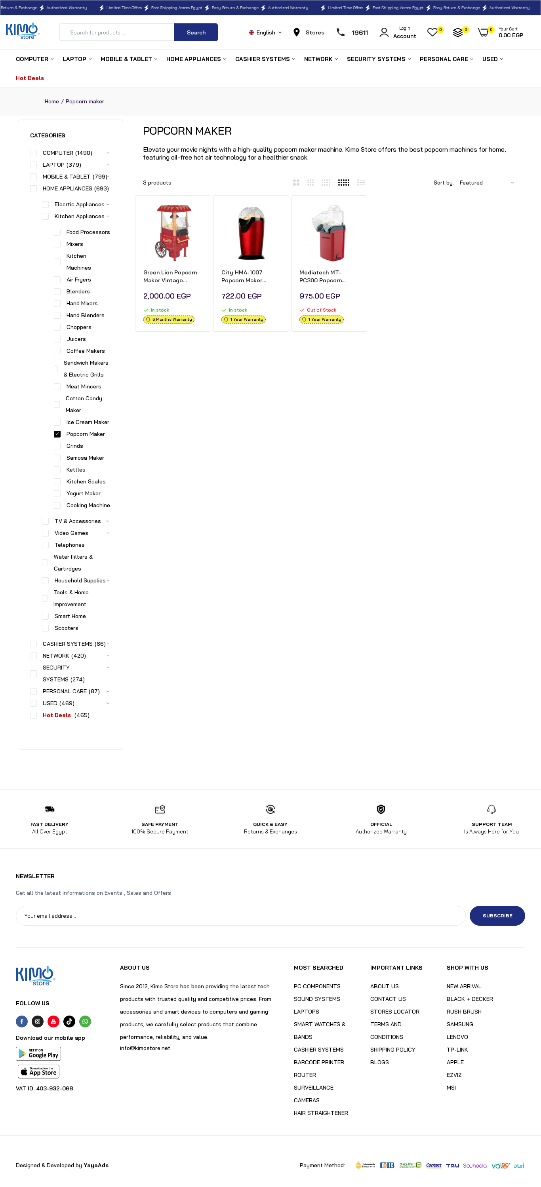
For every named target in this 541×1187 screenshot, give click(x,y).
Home (52, 101)
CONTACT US (388, 998)
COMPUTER (33, 59)
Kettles (76, 469)
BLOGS (379, 1062)
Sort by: (444, 182)
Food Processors (88, 232)
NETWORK (319, 59)
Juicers (76, 338)
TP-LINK (457, 1049)
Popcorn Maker (86, 434)
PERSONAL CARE (445, 59)
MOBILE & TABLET (127, 59)
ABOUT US (384, 986)
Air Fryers (79, 279)
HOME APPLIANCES (194, 59)
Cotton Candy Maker (84, 404)
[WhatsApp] (85, 1021)
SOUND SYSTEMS (317, 998)
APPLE (455, 1062)
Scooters (66, 628)
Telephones (70, 544)
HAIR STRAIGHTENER (321, 1113)
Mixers (75, 243)
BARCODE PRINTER (319, 1062)
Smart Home (70, 616)
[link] (196, 216)
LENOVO (457, 1037)
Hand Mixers (82, 303)
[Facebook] (22, 1021)
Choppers (79, 327)
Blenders (78, 291)
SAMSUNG (460, 1024)
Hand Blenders (86, 315)
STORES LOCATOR (394, 1011)
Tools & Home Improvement (71, 598)
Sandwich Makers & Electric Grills (86, 368)
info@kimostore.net (145, 1048)
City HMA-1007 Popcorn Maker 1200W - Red (242, 276)
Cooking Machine (88, 505)
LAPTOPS (306, 1011)
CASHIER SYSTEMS (263, 59)
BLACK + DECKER (470, 998)
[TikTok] (69, 1021)
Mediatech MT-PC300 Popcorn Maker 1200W (320, 276)
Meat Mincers (84, 386)
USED (490, 59)
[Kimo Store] (23, 32)
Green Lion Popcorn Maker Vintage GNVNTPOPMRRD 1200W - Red (170, 276)
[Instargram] (38, 1021)
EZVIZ (454, 1075)
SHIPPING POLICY (392, 1049)
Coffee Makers (86, 350)
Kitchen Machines (79, 261)
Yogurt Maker (84, 493)
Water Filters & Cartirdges (73, 562)
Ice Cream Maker (88, 422)
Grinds (75, 445)
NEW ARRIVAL (464, 986)
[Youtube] (53, 1021)
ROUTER (305, 1075)
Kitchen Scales (86, 481)
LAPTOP (75, 59)
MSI (451, 1087)
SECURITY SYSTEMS (377, 59)
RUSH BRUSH (464, 1011)
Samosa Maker (85, 457)
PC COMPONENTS (317, 986)
